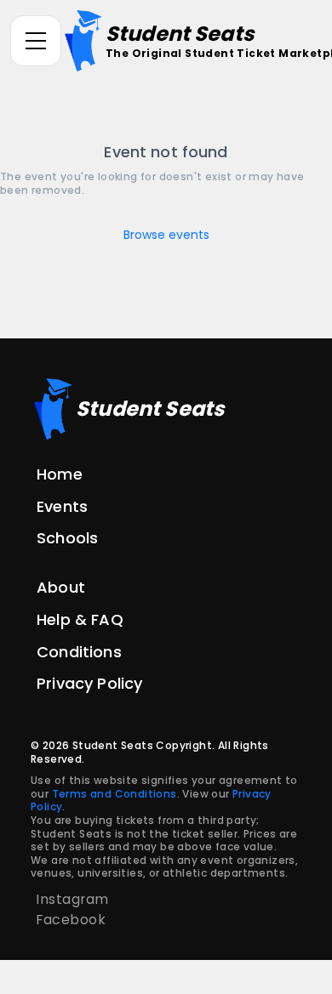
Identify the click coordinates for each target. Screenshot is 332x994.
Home (60, 474)
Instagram (72, 899)
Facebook (71, 919)
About (61, 587)
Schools (67, 538)
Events (62, 506)
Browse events (166, 234)
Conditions (79, 652)
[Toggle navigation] (35, 40)
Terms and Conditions (114, 794)
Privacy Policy (89, 683)
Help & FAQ (80, 619)
